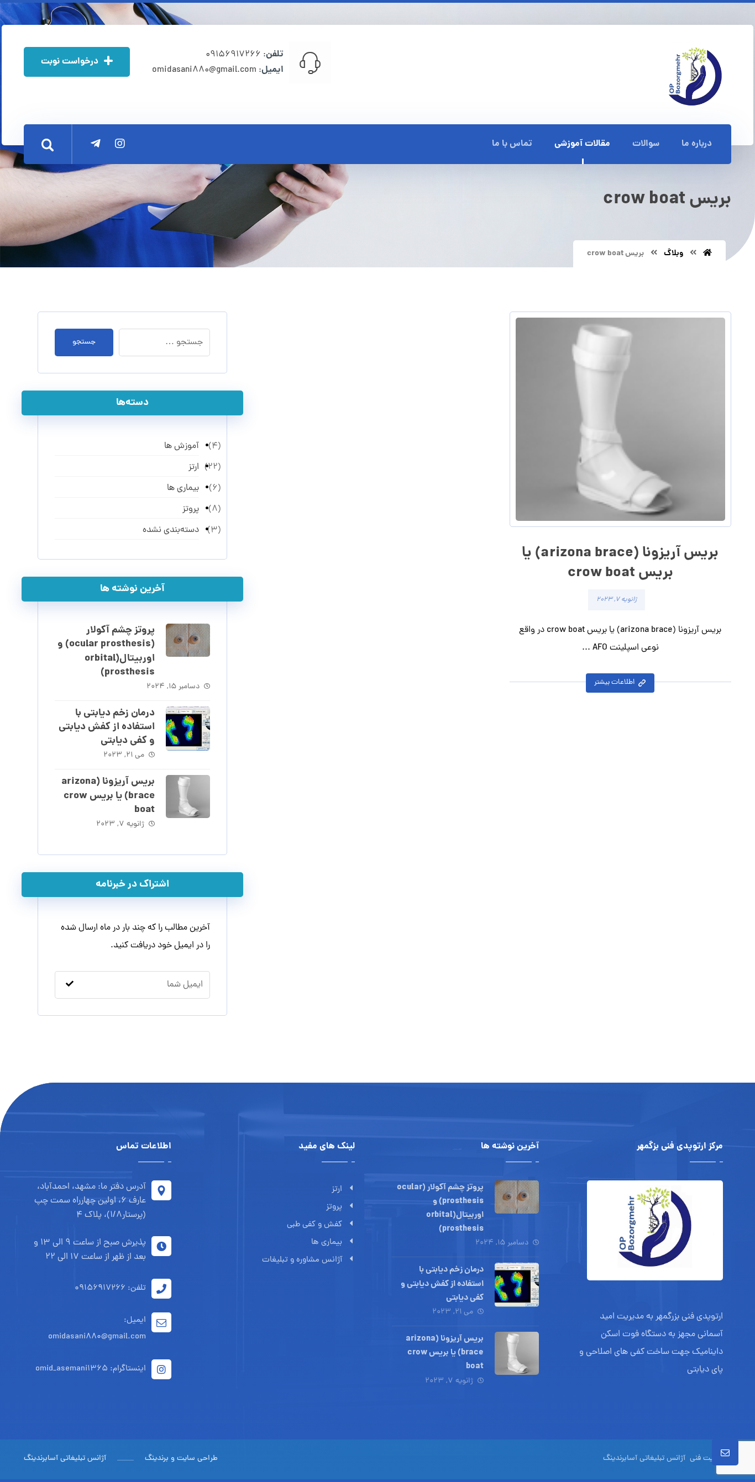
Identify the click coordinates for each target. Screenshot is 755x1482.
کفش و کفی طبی (314, 1225)
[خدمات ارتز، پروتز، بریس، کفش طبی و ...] (694, 76)
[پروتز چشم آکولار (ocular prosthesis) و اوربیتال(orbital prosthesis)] (188, 646)
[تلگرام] (96, 144)
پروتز (334, 1207)
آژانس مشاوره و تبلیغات (302, 1260)
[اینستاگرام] (120, 144)
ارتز (337, 1189)
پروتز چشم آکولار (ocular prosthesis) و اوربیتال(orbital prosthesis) (106, 652)
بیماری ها (326, 1242)
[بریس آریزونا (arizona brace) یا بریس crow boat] (188, 797)
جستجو (84, 342)
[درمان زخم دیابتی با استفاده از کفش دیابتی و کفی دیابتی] (188, 728)
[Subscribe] (69, 985)
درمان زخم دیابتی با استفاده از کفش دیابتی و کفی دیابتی (107, 727)
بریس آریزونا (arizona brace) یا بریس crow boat (108, 796)
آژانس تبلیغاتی (661, 1458)
